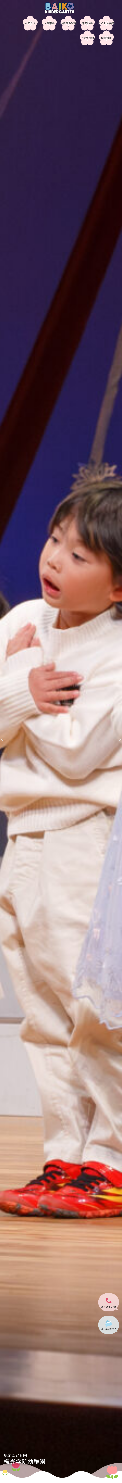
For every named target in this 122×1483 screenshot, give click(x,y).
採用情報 (106, 38)
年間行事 (87, 23)
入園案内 (49, 23)
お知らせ (30, 23)
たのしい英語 (106, 23)
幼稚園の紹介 (68, 23)
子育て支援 (87, 38)
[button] (2, 739)
